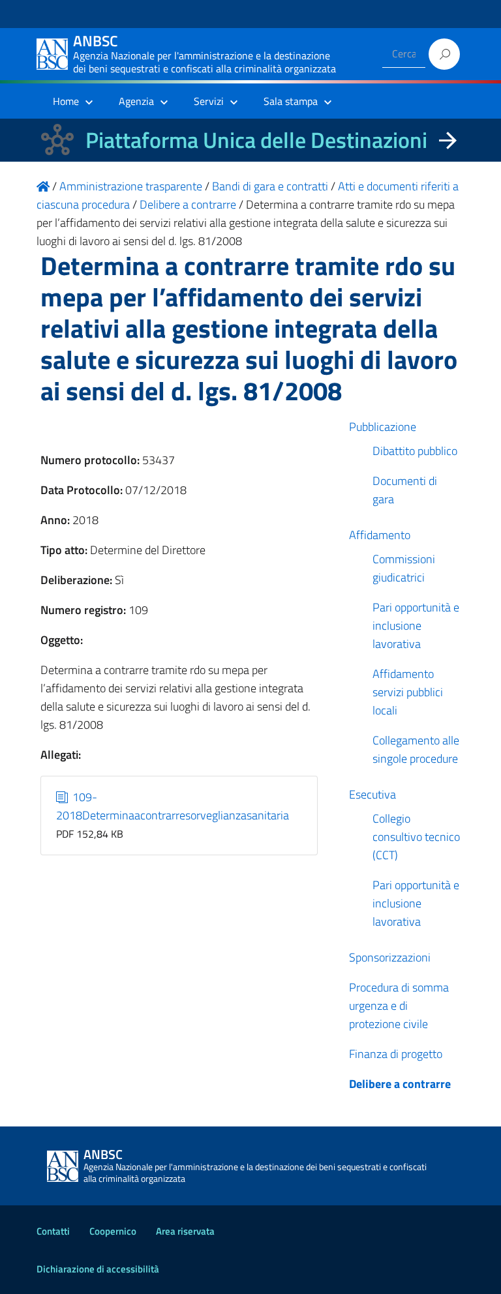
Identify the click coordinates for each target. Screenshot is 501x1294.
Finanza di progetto (395, 1054)
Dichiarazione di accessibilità (98, 1268)
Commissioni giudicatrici (403, 568)
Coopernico (112, 1231)
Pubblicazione (382, 426)
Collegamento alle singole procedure (415, 749)
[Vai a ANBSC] (43, 186)
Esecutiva (372, 794)
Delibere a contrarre (400, 1084)
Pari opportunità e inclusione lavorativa (415, 625)
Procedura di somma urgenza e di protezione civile (399, 1005)
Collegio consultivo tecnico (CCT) (416, 837)
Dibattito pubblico (414, 451)
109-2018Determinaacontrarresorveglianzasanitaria (172, 806)
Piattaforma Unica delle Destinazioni (256, 139)
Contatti (53, 1231)
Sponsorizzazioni (390, 957)
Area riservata (185, 1231)
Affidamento (379, 535)
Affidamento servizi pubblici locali (407, 692)
